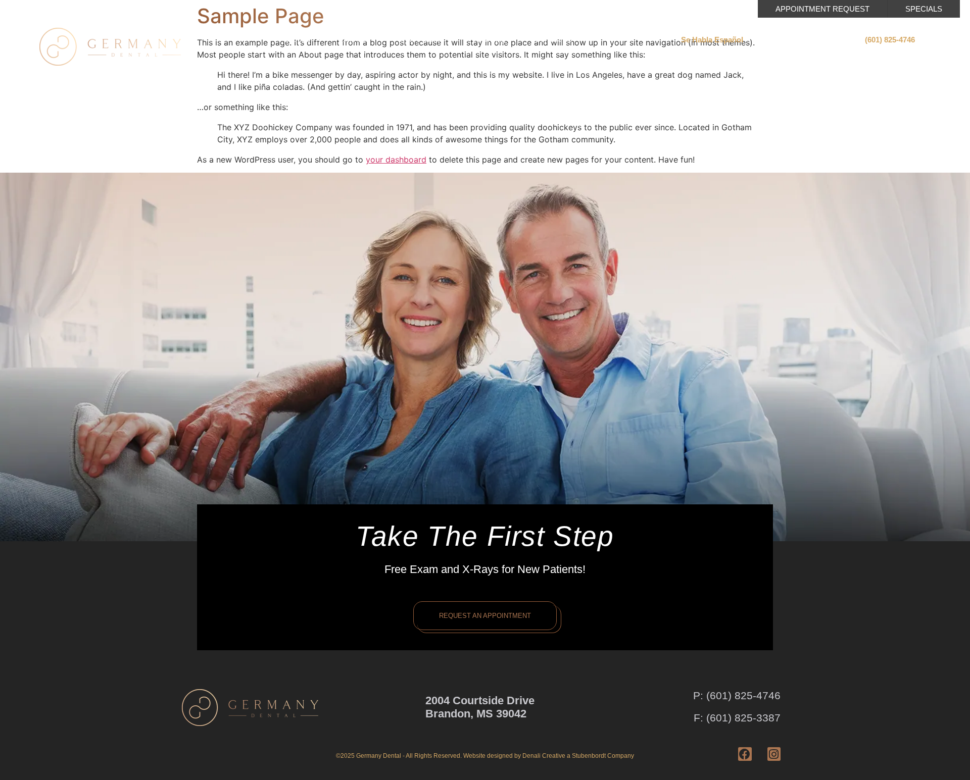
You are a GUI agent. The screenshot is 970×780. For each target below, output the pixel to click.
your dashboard (396, 159)
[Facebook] (744, 753)
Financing (489, 39)
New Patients (422, 39)
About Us (295, 39)
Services (355, 39)
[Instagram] (774, 753)
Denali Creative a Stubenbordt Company (578, 755)
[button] (712, 39)
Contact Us (553, 39)
